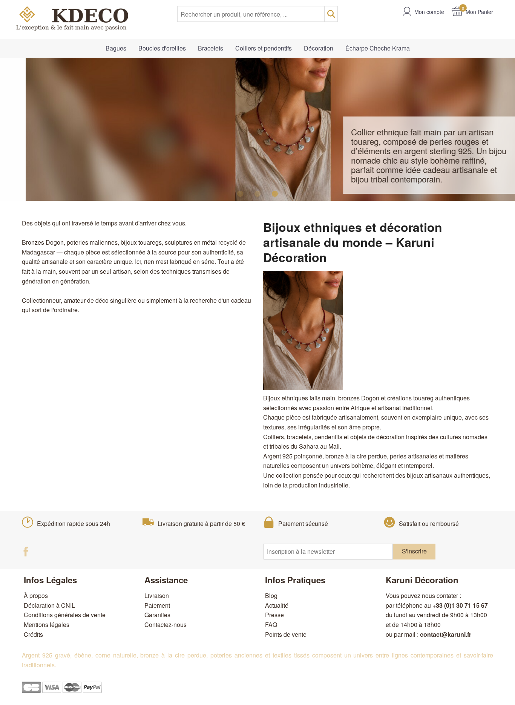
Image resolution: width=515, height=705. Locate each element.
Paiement (157, 605)
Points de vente (286, 634)
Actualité (276, 605)
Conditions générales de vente (65, 614)
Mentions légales (46, 624)
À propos (36, 595)
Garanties (157, 614)
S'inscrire (414, 551)
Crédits (33, 634)
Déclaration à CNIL (49, 605)
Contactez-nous (165, 624)
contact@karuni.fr (445, 634)
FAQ (271, 624)
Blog (271, 595)
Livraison (156, 595)
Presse (274, 614)
